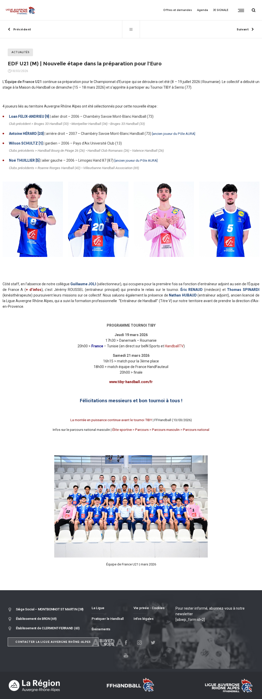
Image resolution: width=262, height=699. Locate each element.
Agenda (202, 10)
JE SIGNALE (220, 10)
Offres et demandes (177, 10)
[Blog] (131, 29)
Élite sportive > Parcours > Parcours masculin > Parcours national (160, 430)
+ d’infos (33, 290)
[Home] (47, 685)
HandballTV (174, 346)
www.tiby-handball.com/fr (131, 382)
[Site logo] (20, 10)
